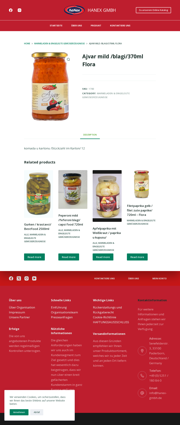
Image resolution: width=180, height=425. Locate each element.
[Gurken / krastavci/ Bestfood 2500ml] (38, 194)
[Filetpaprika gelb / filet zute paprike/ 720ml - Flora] (141, 184)
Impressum (17, 312)
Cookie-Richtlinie (104, 317)
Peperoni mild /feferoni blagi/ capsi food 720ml (70, 219)
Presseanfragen (62, 317)
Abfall (37, 412)
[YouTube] (34, 278)
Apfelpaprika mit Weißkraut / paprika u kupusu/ (107, 232)
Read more (34, 257)
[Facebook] (10, 10)
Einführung (59, 307)
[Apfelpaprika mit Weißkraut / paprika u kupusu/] (107, 196)
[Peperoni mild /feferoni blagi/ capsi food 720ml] (72, 189)
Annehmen (19, 412)
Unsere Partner (19, 317)
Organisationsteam (64, 312)
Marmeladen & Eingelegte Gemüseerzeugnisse (35, 238)
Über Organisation (22, 307)
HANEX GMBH (102, 10)
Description (90, 134)
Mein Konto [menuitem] (159, 278)
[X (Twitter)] (19, 278)
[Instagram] (19, 10)
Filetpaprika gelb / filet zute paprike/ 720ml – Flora (140, 210)
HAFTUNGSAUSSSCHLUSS (111, 322)
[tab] (90, 135)
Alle (26, 234)
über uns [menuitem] (76, 25)
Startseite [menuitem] (56, 25)
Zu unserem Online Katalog (153, 10)
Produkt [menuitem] (96, 25)
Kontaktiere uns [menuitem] (120, 25)
